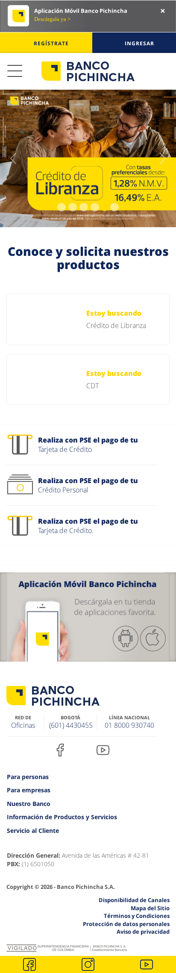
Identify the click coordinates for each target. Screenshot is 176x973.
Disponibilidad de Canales (134, 900)
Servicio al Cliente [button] (33, 830)
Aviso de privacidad (143, 931)
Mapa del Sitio (150, 908)
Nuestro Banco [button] (28, 804)
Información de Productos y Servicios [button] (62, 817)
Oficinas (23, 725)
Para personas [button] (28, 777)
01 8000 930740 (129, 725)
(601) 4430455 (71, 725)
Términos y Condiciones (137, 916)
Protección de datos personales (126, 924)
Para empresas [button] (28, 790)
